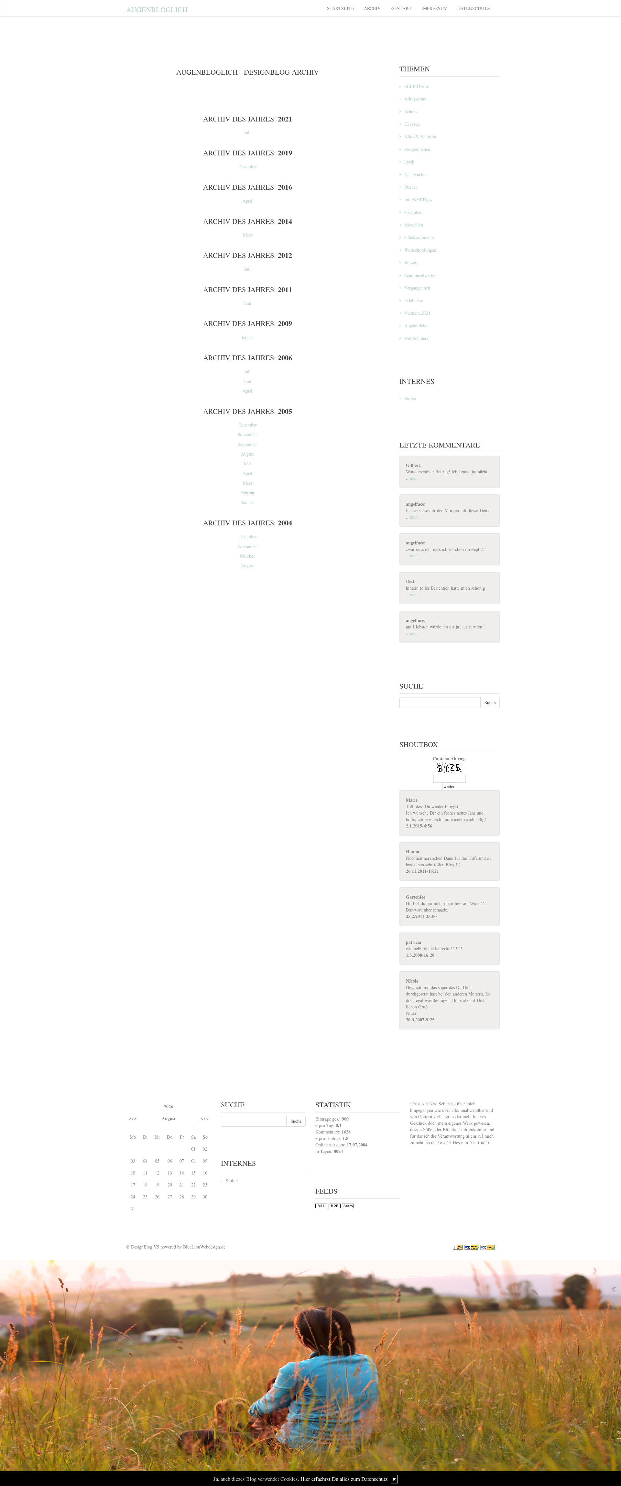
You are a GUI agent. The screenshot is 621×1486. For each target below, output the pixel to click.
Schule (410, 111)
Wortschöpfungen (420, 250)
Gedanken (413, 212)
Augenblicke (415, 325)
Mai (247, 463)
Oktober (247, 556)
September (247, 444)
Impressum (434, 8)
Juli (247, 132)
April (247, 201)
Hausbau (412, 124)
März (247, 235)
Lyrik (409, 162)
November (247, 434)
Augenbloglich (157, 9)
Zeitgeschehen (417, 149)
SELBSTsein (416, 86)
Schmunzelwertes (420, 275)
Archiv (372, 8)
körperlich (413, 225)
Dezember (247, 166)
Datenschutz (473, 8)
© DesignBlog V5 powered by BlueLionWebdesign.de (175, 1247)
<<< (132, 1118)
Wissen (410, 262)
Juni (247, 303)
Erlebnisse (413, 300)
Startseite (340, 8)
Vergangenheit (417, 288)
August (247, 454)
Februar (247, 493)
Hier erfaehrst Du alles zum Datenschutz (343, 1478)
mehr (414, 478)
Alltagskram (415, 99)
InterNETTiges (418, 199)
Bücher (410, 187)
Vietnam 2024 (417, 313)
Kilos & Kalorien (420, 136)
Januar (247, 337)
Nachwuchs (414, 174)
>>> (205, 1118)
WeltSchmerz (416, 338)
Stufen (410, 398)
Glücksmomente (419, 237)
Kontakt (401, 8)
